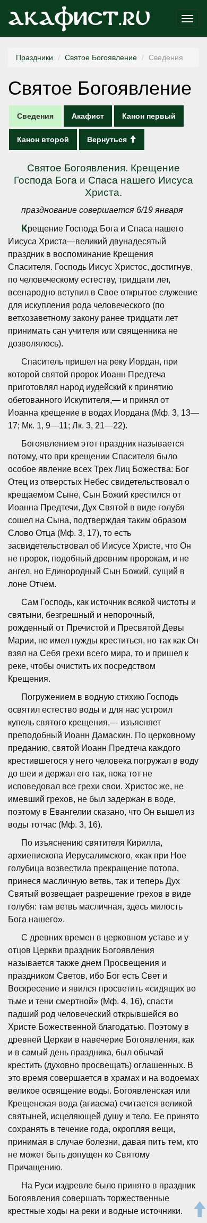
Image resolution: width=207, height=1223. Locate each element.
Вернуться (108, 139)
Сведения (35, 116)
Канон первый (149, 116)
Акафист (88, 116)
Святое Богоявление (101, 57)
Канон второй (43, 139)
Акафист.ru (79, 18)
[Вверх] (199, 1211)
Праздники (34, 57)
